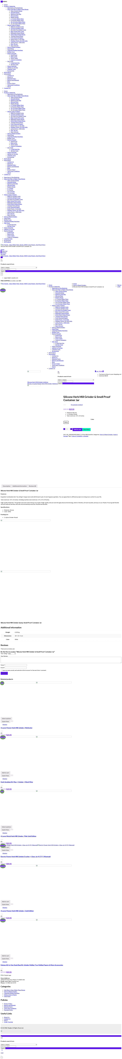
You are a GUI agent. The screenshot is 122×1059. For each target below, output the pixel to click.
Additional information (20, 486)
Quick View (5, 721)
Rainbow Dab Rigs (16, 14)
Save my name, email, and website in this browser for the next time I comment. (24, 670)
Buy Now (86, 429)
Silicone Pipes (14, 15)
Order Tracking (8, 1022)
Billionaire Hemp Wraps (17, 33)
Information (7, 74)
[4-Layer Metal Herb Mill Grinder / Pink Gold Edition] (36, 791)
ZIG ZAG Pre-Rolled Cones (18, 30)
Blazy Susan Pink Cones (17, 31)
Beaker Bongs (15, 17)
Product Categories (9, 6)
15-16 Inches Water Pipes (18, 23)
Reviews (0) (32, 486)
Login (118, 286)
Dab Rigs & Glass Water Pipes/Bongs (14, 990)
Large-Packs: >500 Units (18, 42)
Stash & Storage (11, 53)
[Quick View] (12, 721)
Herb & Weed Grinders (13, 47)
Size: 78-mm (14, 44)
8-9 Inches (10, 190)
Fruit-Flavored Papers (17, 37)
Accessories (10, 71)
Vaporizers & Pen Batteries (15, 8)
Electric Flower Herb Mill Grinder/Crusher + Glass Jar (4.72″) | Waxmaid (26, 856)
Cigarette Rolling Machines (15, 50)
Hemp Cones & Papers (13, 25)
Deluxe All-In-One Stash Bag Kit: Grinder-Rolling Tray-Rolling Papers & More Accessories (32, 965)
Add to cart (77, 429)
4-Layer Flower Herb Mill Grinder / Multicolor (16, 728)
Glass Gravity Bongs (16, 11)
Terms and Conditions (13, 85)
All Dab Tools (14, 64)
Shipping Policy (11, 78)
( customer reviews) (77, 404)
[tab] (7, 486)
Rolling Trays (11, 52)
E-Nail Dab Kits (15, 63)
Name (3, 665)
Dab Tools (10, 61)
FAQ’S (9, 86)
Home (6, 4)
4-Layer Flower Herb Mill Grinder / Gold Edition (17, 911)
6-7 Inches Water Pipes (17, 19)
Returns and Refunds (13, 80)
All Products (7, 72)
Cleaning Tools (11, 69)
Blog (8, 82)
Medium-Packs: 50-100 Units (19, 41)
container (85, 436)
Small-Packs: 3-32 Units (17, 39)
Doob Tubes (14, 58)
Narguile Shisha (15, 12)
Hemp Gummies (12, 66)
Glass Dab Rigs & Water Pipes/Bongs (17, 9)
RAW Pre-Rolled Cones (17, 26)
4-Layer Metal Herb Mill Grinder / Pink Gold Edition (18, 836)
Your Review (4, 656)
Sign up (119, 285)
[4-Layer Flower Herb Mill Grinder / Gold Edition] (36, 866)
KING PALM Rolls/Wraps (18, 34)
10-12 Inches (11, 191)
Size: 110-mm (14, 45)
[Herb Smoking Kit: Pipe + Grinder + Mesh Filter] (36, 737)
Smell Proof (14, 55)
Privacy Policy (11, 83)
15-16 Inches (11, 193)
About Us (10, 77)
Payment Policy (8, 1010)
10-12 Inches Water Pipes (18, 22)
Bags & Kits (14, 56)
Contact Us (10, 75)
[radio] (66, 422)
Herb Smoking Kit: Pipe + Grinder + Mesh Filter (17, 782)
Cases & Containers (16, 59)
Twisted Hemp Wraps (17, 36)
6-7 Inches (10, 188)
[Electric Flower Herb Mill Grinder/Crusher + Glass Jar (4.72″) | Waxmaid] (37, 845)
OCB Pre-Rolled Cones (17, 28)
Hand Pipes (10, 48)
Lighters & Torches (12, 67)
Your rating (4, 653)
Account (3, 254)
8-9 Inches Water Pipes (17, 20)
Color (92, 419)
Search (3, 271)
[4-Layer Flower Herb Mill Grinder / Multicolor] (36, 683)
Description (6, 486)
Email (3, 667)
